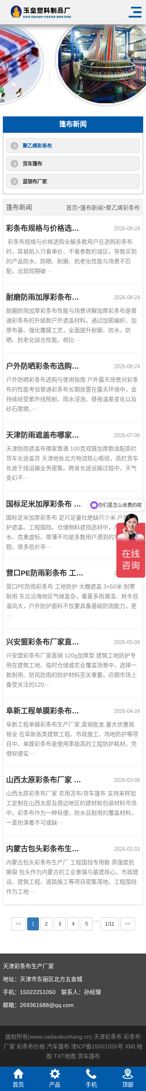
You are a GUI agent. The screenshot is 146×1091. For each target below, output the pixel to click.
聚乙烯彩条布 (37, 146)
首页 (71, 208)
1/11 (109, 924)
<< (18, 924)
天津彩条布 (108, 1036)
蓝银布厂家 (35, 182)
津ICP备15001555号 (97, 1046)
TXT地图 (65, 1056)
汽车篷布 (58, 1046)
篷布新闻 (91, 208)
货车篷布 (32, 164)
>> (128, 924)
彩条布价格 (31, 1046)
